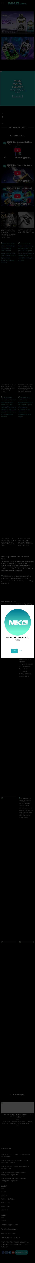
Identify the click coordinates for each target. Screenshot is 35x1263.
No (21, 651)
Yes (14, 651)
